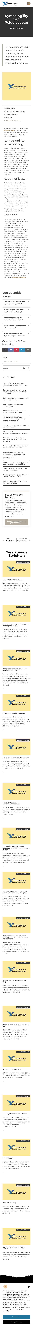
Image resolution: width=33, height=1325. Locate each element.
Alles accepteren (16, 1317)
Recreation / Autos (16, 28)
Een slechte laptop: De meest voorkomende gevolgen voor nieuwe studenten (16, 848)
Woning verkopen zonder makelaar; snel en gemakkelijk (16, 625)
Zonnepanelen (8, 1158)
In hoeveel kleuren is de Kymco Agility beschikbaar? (16, 335)
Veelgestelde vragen (12, 120)
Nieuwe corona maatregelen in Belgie (14, 981)
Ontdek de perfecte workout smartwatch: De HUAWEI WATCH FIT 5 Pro (15, 439)
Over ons (8, 117)
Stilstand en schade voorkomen (14, 713)
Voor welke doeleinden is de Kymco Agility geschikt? (16, 303)
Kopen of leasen (11, 114)
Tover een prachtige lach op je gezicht (14, 1248)
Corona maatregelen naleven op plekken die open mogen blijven (15, 892)
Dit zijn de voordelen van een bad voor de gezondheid (15, 669)
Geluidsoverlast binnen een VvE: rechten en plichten (15, 469)
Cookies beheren (16, 1322)
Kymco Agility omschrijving (15, 111)
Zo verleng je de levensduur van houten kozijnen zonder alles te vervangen (15, 391)
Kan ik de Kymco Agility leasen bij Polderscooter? (16, 319)
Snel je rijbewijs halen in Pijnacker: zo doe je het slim (16, 426)
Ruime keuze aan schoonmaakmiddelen (11, 803)
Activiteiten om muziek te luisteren (16, 758)
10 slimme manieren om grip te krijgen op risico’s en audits (14, 411)
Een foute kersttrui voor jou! (13, 580)
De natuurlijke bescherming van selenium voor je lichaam (15, 447)
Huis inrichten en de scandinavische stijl (16, 1025)
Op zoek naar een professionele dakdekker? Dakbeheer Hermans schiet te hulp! (15, 937)
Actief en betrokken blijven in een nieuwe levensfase (15, 482)
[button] (29, 1287)
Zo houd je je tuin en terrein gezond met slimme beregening (15, 384)
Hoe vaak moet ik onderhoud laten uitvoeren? (16, 327)
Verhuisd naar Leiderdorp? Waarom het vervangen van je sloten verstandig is (14, 419)
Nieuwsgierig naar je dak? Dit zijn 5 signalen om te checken (16, 475)
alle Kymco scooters (19, 277)
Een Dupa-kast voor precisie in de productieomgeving (15, 399)
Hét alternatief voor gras (12, 1069)
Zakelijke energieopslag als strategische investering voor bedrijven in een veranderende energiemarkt (14, 455)
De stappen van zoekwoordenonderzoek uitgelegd (16, 432)
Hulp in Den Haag (9, 1203)
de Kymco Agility (9, 130)
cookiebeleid (6, 1309)
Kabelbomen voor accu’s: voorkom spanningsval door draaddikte (16, 463)
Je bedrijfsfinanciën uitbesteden (15, 1114)
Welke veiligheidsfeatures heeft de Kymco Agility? (16, 311)
